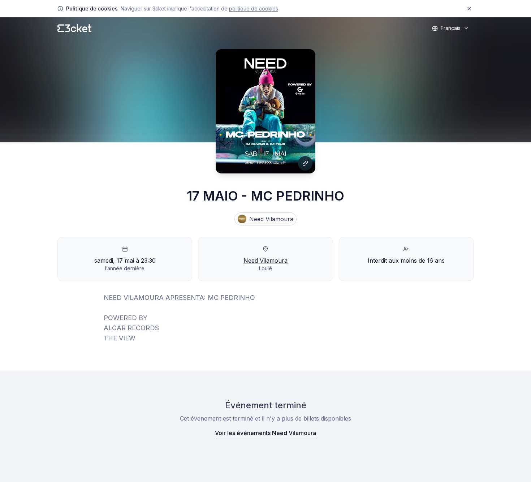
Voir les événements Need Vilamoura (265, 432)
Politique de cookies (253, 8)
